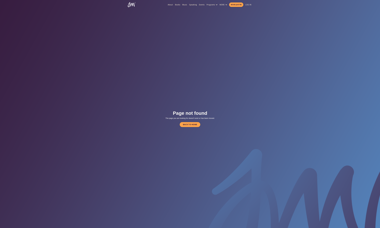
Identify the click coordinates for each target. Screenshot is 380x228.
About (170, 4)
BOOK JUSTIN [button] (236, 5)
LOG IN (248, 4)
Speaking (193, 4)
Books (177, 4)
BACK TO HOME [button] (190, 124)
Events (202, 4)
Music (184, 4)
